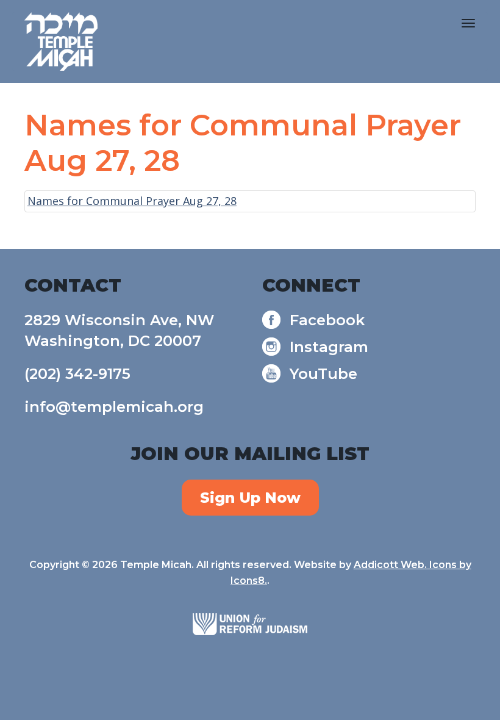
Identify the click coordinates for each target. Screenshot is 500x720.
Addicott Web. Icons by (412, 565)
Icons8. (248, 580)
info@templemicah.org (114, 407)
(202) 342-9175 (77, 374)
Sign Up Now (250, 497)
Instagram (329, 347)
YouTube (323, 374)
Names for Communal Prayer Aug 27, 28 (132, 200)
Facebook (327, 320)
